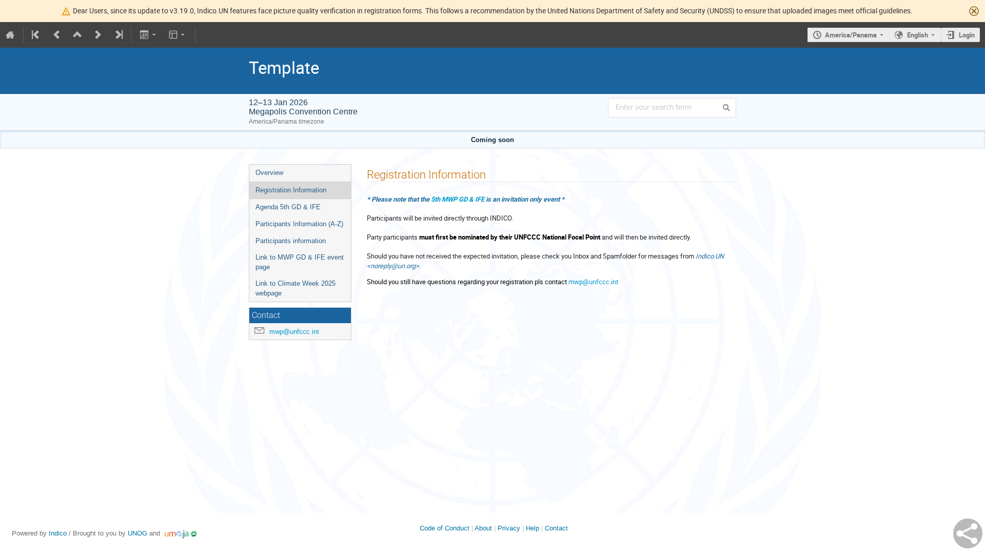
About (483, 528)
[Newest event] (118, 35)
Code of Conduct (444, 528)
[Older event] (57, 35)
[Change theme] (177, 35)
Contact (556, 528)
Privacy (509, 528)
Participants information (290, 241)
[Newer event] (98, 35)
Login (967, 34)
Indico (58, 533)
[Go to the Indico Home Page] (10, 35)
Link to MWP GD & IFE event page (299, 262)
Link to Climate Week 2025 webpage (295, 288)
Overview (269, 172)
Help (532, 528)
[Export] (148, 35)
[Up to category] (77, 35)
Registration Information (290, 190)
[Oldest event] (36, 35)
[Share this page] (967, 533)
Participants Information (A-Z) (299, 224)
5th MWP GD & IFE (457, 199)
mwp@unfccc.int (294, 331)
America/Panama (851, 34)
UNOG (137, 533)
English (917, 34)
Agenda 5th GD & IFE (288, 207)
